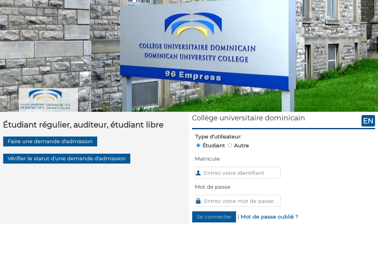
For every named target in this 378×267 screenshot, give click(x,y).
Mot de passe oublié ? (269, 216)
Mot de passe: (213, 187)
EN (368, 120)
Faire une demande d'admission (50, 141)
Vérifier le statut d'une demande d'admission (67, 158)
